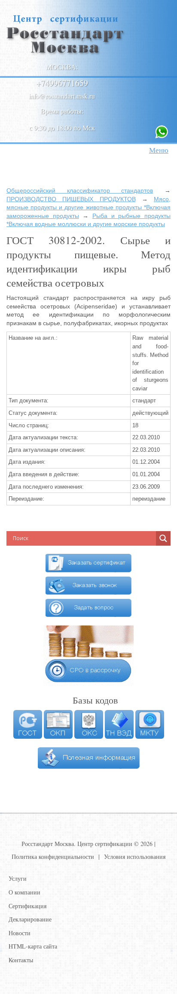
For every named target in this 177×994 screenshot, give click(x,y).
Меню (158, 150)
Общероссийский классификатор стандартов (79, 190)
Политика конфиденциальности (53, 856)
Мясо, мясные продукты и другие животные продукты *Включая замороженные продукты (88, 207)
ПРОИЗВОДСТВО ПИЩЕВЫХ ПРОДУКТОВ (71, 199)
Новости (20, 933)
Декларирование (30, 919)
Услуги (18, 878)
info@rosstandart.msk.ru (62, 95)
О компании (24, 892)
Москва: (62, 66)
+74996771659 (62, 83)
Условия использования (134, 856)
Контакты (21, 960)
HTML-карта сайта (33, 946)
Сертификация (27, 906)
